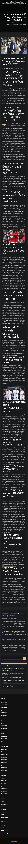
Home (14, 22)
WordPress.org (4, 833)
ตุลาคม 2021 (3, 765)
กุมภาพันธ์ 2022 (4, 754)
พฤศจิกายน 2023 (4, 717)
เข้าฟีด (2, 827)
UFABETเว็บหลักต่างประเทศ (8, 415)
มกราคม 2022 (4, 757)
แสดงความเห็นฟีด (4, 830)
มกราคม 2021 (4, 788)
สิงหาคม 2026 (4, 702)
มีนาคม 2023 (3, 720)
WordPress (16, 840)
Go (24, 658)
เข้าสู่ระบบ (3, 825)
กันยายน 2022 (4, 736)
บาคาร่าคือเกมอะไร (6, 644)
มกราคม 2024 (4, 712)
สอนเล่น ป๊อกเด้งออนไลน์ (14, 2)
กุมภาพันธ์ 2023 (4, 723)
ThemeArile (14, 841)
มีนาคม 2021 (3, 783)
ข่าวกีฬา (2, 806)
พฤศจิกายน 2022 (4, 731)
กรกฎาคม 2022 (4, 741)
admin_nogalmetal (7, 68)
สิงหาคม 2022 (4, 738)
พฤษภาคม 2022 (4, 746)
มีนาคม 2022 (3, 752)
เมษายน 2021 (4, 780)
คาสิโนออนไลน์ (4, 812)
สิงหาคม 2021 (4, 770)
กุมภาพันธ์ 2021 (4, 786)
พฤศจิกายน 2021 (4, 762)
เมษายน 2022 (4, 749)
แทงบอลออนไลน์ (4, 817)
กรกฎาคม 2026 (4, 704)
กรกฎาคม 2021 (4, 772)
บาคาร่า (2, 814)
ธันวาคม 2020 (4, 791)
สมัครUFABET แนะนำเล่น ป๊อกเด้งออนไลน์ (10, 637)
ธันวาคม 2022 (4, 728)
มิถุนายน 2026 (4, 707)
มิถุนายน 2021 (4, 775)
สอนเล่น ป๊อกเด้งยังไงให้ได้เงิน (8, 623)
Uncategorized (4, 804)
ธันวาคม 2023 (4, 715)
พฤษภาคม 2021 (4, 778)
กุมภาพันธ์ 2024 (4, 710)
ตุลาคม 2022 (3, 733)
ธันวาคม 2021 (4, 759)
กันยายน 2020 (4, 793)
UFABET (4, 56)
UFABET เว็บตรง (5, 264)
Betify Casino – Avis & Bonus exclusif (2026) (11, 677)
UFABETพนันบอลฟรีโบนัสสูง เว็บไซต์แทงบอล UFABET (15, 24)
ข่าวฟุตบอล (3, 809)
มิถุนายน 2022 (4, 744)
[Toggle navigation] (14, 8)
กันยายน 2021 (4, 767)
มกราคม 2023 (4, 725)
